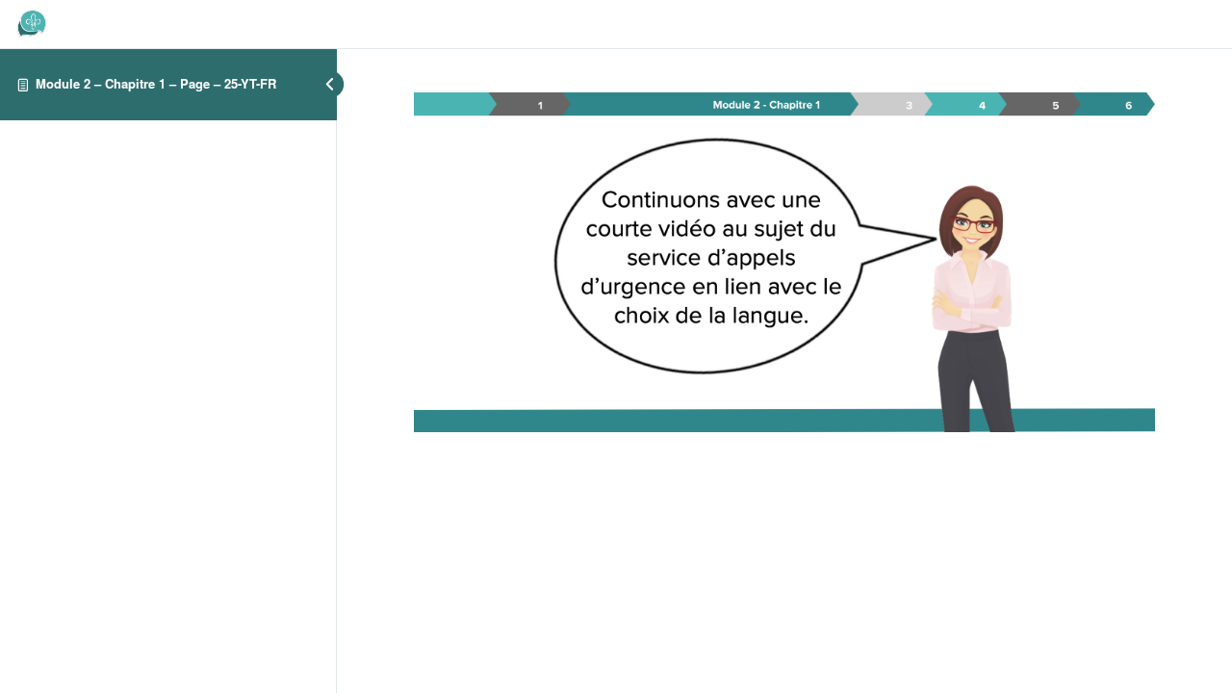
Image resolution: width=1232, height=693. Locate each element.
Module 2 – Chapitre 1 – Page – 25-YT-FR (156, 83)
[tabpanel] (784, 262)
